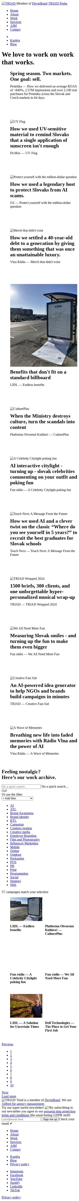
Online (14, 851)
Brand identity (19, 817)
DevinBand (39, 3)
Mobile (15, 847)
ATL (13, 809)
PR (12, 866)
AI (12, 805)
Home (14, 10)
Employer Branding (23, 836)
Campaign (17, 824)
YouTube (16, 1179)
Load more (9, 1096)
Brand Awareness (21, 813)
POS (13, 862)
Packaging (17, 858)
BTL (13, 820)
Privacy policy (19, 1164)
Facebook (16, 1175)
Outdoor (15, 854)
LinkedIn (16, 1186)
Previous (7, 1044)
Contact (15, 29)
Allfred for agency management (23, 1104)
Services (15, 22)
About (14, 14)
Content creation (21, 828)
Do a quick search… (55, 786)
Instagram (16, 1171)
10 (11, 1085)
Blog (13, 44)
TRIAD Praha (57, 3)
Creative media (20, 832)
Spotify (15, 1182)
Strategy (15, 881)
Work (13, 18)
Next (5, 1092)
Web (13, 885)
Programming (19, 873)
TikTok (15, 1190)
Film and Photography (25, 839)
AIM (13, 25)
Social (14, 877)
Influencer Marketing (24, 843)
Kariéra (15, 40)
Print (13, 869)
